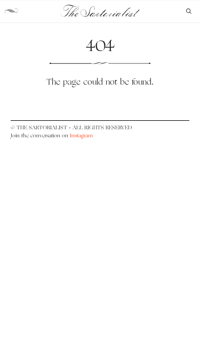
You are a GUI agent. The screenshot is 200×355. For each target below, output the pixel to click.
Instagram (81, 135)
